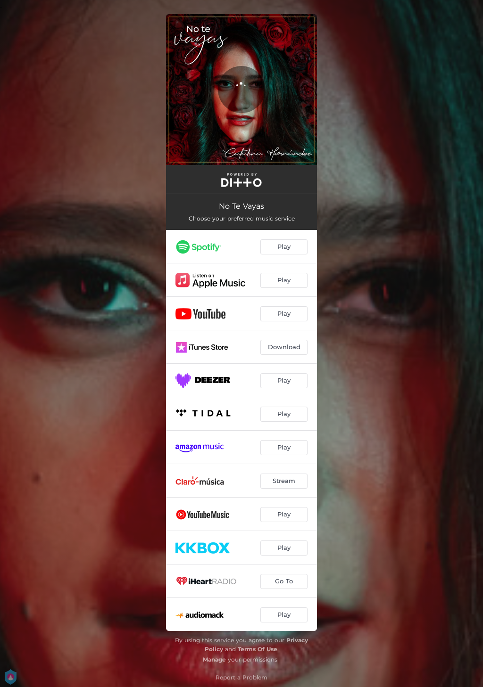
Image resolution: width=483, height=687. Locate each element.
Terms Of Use (257, 649)
